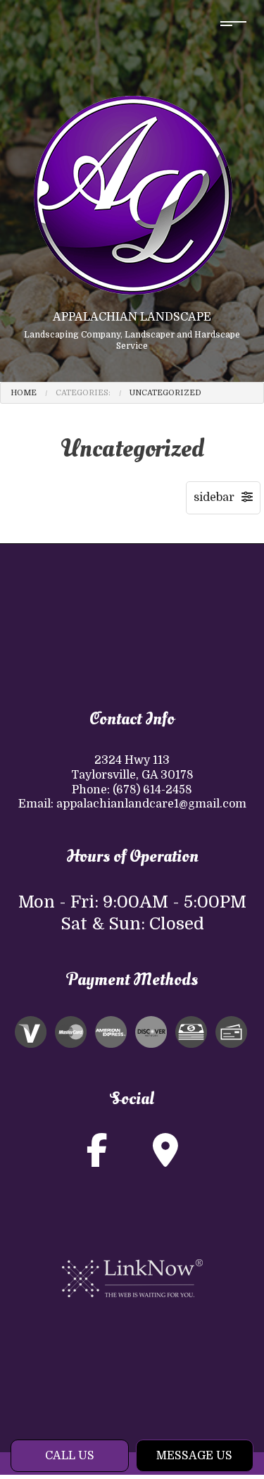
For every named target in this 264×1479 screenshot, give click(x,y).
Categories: (83, 392)
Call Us (69, 1455)
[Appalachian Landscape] (132, 194)
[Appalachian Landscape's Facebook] (97, 1159)
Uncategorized (165, 392)
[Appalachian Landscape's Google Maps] (165, 1159)
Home (24, 392)
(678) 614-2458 (152, 790)
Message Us (194, 1455)
